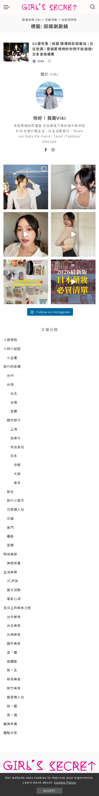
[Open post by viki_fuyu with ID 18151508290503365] (73, 282)
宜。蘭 (12, 652)
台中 (10, 375)
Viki (41, 61)
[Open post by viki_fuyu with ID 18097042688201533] (25, 282)
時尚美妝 (10, 554)
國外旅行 (14, 420)
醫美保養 (10, 723)
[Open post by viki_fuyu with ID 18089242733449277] (25, 234)
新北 (10, 491)
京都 (17, 464)
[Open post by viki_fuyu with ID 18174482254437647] (25, 187)
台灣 (10, 384)
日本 (13, 455)
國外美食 (14, 643)
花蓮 (10, 518)
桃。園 (12, 706)
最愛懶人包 (15, 697)
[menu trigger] (7, 7)
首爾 (10, 545)
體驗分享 (10, 732)
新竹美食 (14, 688)
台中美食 (14, 616)
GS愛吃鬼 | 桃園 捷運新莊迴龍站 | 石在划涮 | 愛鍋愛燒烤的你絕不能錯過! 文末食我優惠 (63, 48)
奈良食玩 (17, 447)
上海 (13, 429)
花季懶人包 (15, 509)
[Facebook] (46, 150)
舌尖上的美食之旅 (17, 607)
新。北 (12, 670)
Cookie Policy (65, 782)
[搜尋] (93, 7)
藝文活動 (14, 589)
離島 (10, 536)
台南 (13, 402)
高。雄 (12, 714)
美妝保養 (14, 563)
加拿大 (15, 438)
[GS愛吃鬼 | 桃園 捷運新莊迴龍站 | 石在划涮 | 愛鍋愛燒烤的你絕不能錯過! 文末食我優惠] (16, 52)
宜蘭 (13, 411)
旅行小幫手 (15, 500)
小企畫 (12, 357)
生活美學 (10, 572)
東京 (17, 482)
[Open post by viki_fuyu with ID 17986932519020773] (73, 187)
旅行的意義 (12, 366)
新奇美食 (14, 679)
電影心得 (14, 598)
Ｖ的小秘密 (12, 348)
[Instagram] (53, 150)
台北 (13, 393)
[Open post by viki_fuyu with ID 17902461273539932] (73, 234)
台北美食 (14, 625)
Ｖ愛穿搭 (10, 339)
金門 (10, 527)
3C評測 (12, 580)
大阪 (17, 473)
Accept (50, 791)
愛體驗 (12, 661)
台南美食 (14, 634)
